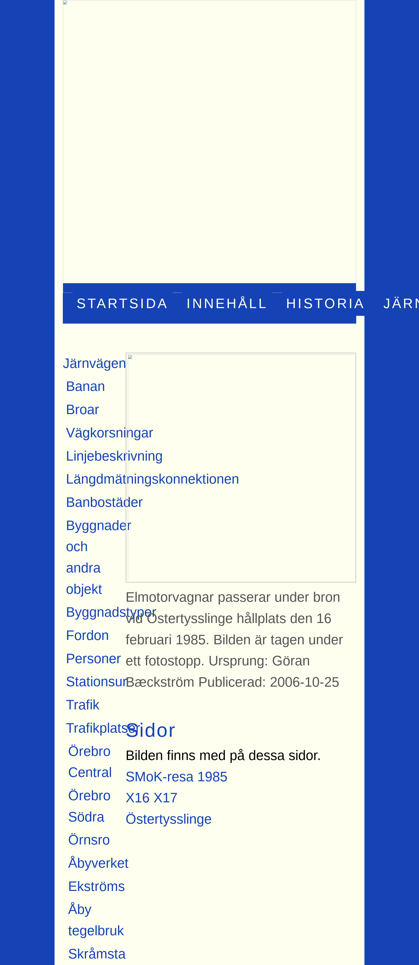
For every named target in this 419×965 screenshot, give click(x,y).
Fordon (87, 635)
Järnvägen (94, 363)
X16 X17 (151, 797)
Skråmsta (97, 953)
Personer (93, 658)
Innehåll (227, 303)
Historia (325, 303)
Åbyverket (98, 863)
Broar (82, 409)
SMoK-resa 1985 (176, 776)
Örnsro (89, 839)
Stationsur (96, 681)
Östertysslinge (169, 819)
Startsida (123, 303)
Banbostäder (104, 502)
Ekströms (96, 886)
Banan (85, 386)
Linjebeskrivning (114, 456)
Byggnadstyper (111, 612)
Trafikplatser (103, 728)
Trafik (82, 704)
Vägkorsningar (109, 432)
